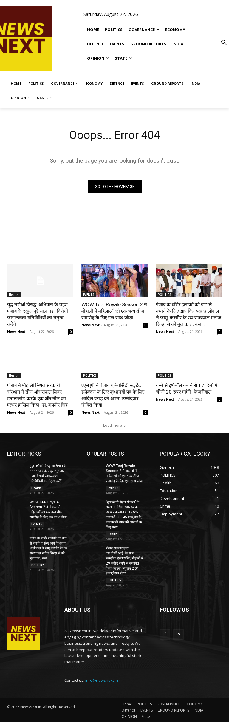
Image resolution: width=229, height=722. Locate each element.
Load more (112, 425)
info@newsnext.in (101, 680)
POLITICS (164, 295)
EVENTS (88, 295)
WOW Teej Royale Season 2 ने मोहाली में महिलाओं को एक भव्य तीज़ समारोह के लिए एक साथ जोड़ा (114, 311)
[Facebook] (165, 634)
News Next (16, 331)
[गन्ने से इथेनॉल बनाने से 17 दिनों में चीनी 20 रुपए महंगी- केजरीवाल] (189, 361)
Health (14, 295)
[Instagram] (178, 634)
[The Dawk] (19, 38)
